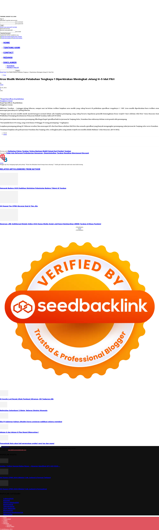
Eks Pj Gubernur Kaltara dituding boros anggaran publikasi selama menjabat (31, 422)
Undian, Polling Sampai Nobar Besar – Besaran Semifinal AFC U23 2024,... (30, 466)
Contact (8, 52)
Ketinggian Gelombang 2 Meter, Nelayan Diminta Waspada (23, 410)
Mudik (5, 134)
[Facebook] (2, 93)
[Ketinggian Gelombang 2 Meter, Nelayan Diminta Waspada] (3, 407)
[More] (26, 93)
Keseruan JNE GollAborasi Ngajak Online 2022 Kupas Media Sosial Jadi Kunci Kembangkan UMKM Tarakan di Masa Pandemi (50, 224)
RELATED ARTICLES (9, 169)
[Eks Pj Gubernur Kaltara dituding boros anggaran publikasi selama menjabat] (4, 418)
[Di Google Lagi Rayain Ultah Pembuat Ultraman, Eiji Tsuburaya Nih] (4, 395)
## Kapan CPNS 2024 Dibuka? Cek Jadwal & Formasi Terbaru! (25, 477)
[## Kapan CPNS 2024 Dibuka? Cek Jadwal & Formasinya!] (4, 485)
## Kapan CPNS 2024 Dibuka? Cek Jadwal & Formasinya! (23, 489)
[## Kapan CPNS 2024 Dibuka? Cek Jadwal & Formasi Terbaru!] (4, 474)
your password (19, 23)
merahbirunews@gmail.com (17, 450)
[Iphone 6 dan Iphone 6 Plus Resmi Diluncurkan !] (4, 428)
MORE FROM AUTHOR (29, 169)
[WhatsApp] (20, 93)
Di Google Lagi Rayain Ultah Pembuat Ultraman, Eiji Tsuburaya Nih (26, 399)
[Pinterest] (14, 93)
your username (19, 22)
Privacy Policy (13, 67)
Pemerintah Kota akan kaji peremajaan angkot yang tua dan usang (27, 443)
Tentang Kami (11, 47)
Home (6, 42)
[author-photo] (4, 161)
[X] (8, 93)
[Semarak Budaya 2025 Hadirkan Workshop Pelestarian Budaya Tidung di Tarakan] (9, 185)
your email (18, 31)
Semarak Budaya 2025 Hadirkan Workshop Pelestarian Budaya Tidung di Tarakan (33, 188)
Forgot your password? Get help (8, 27)
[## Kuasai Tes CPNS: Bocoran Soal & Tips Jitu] (9, 202)
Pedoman (10, 66)
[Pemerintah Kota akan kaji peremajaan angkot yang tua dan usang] (4, 440)
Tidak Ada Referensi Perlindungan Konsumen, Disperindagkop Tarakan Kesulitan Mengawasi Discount (47, 153)
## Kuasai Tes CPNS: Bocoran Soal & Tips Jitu (19, 206)
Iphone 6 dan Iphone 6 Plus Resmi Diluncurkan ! (19, 432)
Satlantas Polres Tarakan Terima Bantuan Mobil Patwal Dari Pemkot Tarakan (39, 151)
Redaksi (8, 57)
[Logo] (5, 38)
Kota (5, 72)
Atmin (1, 84)
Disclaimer (10, 62)
